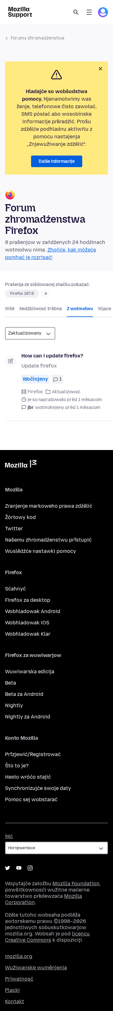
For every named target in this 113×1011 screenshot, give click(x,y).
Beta (10, 683)
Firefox (35, 391)
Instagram (30, 868)
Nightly (14, 705)
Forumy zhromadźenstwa (37, 38)
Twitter (14, 529)
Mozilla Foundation (76, 884)
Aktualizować (66, 391)
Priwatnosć (19, 979)
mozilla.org (18, 956)
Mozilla (20, 465)
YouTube (18, 868)
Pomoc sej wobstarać (31, 799)
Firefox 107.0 (22, 293)
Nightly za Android (27, 717)
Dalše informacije (57, 161)
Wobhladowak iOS (27, 623)
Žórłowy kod (20, 517)
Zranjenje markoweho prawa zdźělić (48, 506)
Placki (12, 990)
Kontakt (14, 1001)
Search (76, 12)
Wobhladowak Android (32, 611)
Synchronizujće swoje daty (38, 788)
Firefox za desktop (27, 600)
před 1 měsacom (82, 407)
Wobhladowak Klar (28, 634)
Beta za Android (24, 694)
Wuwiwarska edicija (29, 672)
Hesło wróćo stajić (28, 777)
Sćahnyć (15, 589)
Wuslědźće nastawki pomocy (40, 551)
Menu (89, 12)
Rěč (9, 836)
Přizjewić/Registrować (33, 754)
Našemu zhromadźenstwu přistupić (48, 540)
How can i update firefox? (52, 356)
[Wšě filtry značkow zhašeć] (45, 293)
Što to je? (17, 766)
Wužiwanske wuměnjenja (36, 968)
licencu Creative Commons (47, 937)
